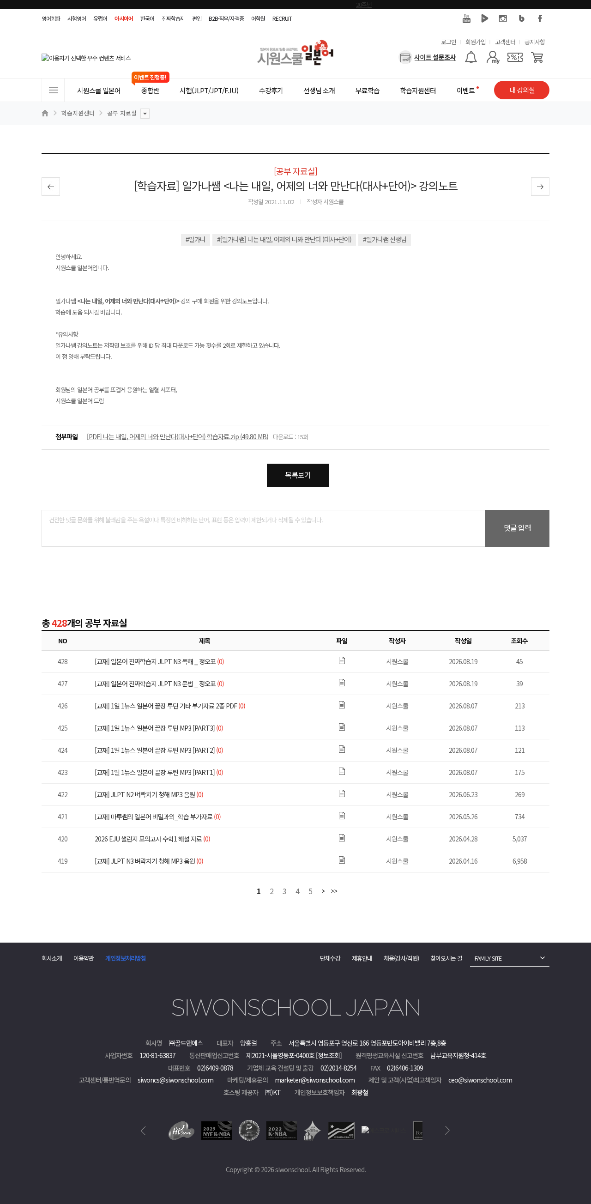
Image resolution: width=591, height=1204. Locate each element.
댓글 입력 (517, 527)
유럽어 (100, 18)
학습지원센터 (78, 113)
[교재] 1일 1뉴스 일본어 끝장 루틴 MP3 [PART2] (159, 750)
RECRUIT (282, 18)
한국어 (147, 18)
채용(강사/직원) (401, 958)
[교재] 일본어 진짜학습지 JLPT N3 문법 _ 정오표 (159, 683)
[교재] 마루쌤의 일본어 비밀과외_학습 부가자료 (158, 816)
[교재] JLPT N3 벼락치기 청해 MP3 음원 (149, 860)
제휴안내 (362, 958)
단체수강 (330, 958)
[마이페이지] (493, 57)
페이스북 (540, 18)
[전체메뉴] (53, 90)
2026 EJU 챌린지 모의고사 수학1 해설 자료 (152, 838)
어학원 (258, 18)
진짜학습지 (173, 18)
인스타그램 (503, 18)
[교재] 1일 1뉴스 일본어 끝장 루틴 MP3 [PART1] (159, 772)
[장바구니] (537, 57)
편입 (196, 18)
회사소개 (52, 958)
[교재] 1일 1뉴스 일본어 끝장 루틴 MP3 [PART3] (159, 727)
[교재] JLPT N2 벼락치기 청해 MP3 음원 (149, 794)
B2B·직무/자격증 (226, 18)
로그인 (448, 41)
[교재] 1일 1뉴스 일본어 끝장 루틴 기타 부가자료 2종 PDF (170, 705)
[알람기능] (470, 57)
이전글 (51, 186)
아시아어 (124, 18)
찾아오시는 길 (446, 958)
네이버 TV (485, 18)
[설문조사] (427, 57)
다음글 (540, 186)
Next (447, 1130)
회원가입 (475, 41)
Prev (143, 1130)
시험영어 (76, 18)
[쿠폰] (515, 57)
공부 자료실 (122, 113)
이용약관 (83, 958)
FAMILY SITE (488, 958)
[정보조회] (329, 1055)
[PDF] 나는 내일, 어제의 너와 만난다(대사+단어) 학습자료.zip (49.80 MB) (177, 436)
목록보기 (298, 474)
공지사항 (535, 41)
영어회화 (51, 18)
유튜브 (466, 18)
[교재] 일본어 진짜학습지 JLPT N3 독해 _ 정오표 (159, 661)
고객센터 (505, 41)
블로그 (522, 18)
